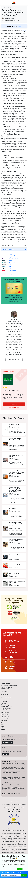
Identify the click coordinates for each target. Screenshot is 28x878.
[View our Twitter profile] (3, 694)
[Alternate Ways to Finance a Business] (5, 557)
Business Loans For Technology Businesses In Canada (16, 455)
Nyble (10, 272)
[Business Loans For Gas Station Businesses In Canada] (5, 444)
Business (6, 7)
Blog (2, 723)
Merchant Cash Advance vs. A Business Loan (17, 581)
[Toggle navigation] (2, 2)
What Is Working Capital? (15, 564)
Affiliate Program (5, 718)
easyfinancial (12, 257)
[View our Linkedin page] (7, 694)
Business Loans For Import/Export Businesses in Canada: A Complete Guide (16, 472)
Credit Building (5, 705)
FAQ (2, 731)
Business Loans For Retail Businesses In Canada (16, 539)
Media (2, 726)
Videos (3, 728)
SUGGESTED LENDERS (8, 249)
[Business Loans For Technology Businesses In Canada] (5, 460)
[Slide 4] (18, 407)
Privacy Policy (17, 804)
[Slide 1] (10, 407)
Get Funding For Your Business (11, 872)
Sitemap (3, 729)
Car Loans (3, 703)
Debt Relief (4, 701)
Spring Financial (13, 274)
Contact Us (4, 691)
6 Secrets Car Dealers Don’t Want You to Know (16, 572)
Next (23, 875)
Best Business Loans (13, 7)
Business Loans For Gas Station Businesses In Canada (17, 439)
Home (3, 7)
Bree (10, 253)
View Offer (14, 404)
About (2, 724)
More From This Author (14, 359)
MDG (10, 268)
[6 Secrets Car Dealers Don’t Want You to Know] (5, 574)
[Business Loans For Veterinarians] (5, 512)
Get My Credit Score (7, 742)
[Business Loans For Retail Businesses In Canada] (5, 545)
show (19, 26)
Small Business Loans (6, 706)
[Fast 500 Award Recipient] (14, 619)
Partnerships (4, 714)
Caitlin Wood (11, 18)
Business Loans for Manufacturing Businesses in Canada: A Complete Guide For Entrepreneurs (17, 489)
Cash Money (12, 255)
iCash (10, 264)
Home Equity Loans (6, 708)
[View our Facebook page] (5, 694)
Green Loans (12, 262)
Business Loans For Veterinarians (14, 507)
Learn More (5, 754)
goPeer (10, 260)
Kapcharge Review (14, 424)
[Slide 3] (15, 407)
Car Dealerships (5, 716)
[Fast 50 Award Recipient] (14, 607)
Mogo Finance (12, 270)
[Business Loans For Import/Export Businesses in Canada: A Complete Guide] (5, 477)
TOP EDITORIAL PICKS (7, 245)
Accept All (19, 868)
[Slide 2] (13, 407)
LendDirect (11, 266)
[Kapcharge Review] (5, 429)
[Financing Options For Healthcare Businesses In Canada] (5, 528)
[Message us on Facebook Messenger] (1, 694)
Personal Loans (5, 700)
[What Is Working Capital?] (5, 566)
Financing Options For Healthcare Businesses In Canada (15, 524)
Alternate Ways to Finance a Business (16, 555)
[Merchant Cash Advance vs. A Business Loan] (5, 583)
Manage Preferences (11, 868)
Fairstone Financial (13, 258)
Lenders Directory (5, 710)
